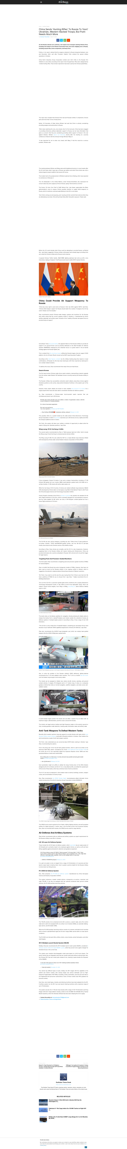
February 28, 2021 (55, 761)
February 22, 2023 (61, 859)
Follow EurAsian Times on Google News (50, 999)
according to (71, 586)
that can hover (84, 675)
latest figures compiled (54, 359)
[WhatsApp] (64, 40)
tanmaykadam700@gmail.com (60, 997)
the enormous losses (55, 353)
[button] (41, 2)
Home (40, 26)
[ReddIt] (68, 40)
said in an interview (59, 134)
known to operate (65, 495)
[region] (63, 16)
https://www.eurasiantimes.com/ (63, 1084)
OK (85, 1147)
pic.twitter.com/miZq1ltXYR (47, 856)
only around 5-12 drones (78, 388)
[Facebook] (57, 40)
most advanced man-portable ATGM (77, 749)
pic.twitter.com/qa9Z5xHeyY (47, 964)
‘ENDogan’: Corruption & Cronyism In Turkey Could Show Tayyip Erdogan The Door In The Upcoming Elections (77, 1067)
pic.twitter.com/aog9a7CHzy (50, 758)
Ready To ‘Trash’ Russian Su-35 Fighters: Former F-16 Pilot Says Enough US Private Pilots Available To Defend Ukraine (51, 1067)
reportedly (57, 417)
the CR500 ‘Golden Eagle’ (59, 778)
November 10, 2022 (55, 967)
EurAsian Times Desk (44, 36)
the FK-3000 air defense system (60, 873)
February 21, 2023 (74, 412)
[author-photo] (63, 1080)
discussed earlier (53, 343)
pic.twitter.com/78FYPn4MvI (57, 408)
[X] (61, 40)
